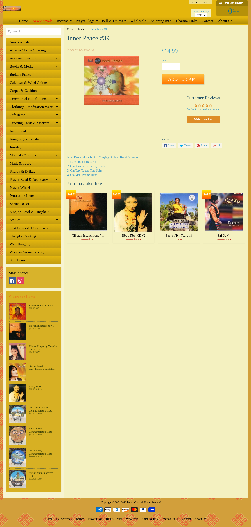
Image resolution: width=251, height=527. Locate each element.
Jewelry (15, 147)
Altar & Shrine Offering (28, 50)
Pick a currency (201, 11)
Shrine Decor (19, 204)
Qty (164, 60)
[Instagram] (20, 280)
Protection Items (22, 196)
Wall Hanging (20, 244)
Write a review (203, 119)
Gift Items (17, 115)
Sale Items (18, 260)
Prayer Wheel (20, 187)
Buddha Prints (20, 74)
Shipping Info (161, 21)
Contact (207, 21)
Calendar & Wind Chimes (29, 82)
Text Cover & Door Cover (29, 228)
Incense (62, 21)
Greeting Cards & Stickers (29, 123)
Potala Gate (133, 502)
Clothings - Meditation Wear (31, 107)
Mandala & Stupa (23, 155)
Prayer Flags (85, 21)
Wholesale (138, 21)
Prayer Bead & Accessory (29, 179)
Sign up (206, 2)
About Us (225, 21)
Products (82, 29)
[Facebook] (12, 280)
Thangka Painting (23, 236)
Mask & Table (20, 163)
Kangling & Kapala (24, 139)
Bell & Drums (112, 21)
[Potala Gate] (12, 8)
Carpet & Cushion (23, 91)
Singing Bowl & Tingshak (29, 212)
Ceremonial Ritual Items (28, 99)
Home (23, 21)
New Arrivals (42, 21)
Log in (194, 2)
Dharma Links (186, 21)
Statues (15, 220)
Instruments (19, 131)
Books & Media (21, 66)
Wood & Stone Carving (27, 252)
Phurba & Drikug (22, 171)
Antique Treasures (23, 58)
